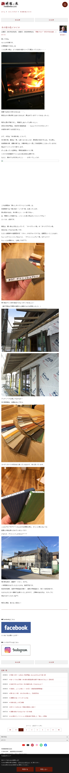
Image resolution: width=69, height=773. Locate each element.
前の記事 (17, 20)
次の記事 (51, 20)
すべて (3, 34)
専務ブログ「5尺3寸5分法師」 (45, 32)
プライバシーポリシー (24, 762)
